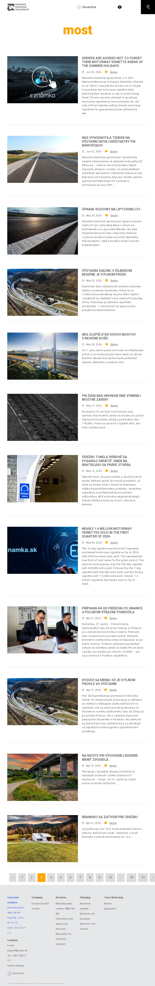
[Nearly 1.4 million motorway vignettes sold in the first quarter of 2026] (42, 550)
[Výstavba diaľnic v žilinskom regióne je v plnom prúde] (42, 292)
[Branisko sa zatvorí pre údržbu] (42, 838)
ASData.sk (61, 983)
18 (131, 877)
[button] (119, 7)
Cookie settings (15, 965)
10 (110, 877)
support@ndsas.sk (17, 950)
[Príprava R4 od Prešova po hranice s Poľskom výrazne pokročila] (42, 629)
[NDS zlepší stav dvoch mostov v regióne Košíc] (42, 356)
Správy (113, 72)
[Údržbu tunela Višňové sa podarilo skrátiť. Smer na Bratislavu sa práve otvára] (42, 478)
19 (143, 877)
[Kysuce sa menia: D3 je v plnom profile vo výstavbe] (42, 701)
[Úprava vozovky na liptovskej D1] (42, 230)
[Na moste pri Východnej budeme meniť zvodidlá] (42, 777)
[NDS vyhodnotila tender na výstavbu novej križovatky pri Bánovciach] (42, 159)
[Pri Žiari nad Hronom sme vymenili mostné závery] (42, 417)
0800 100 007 (14, 912)
